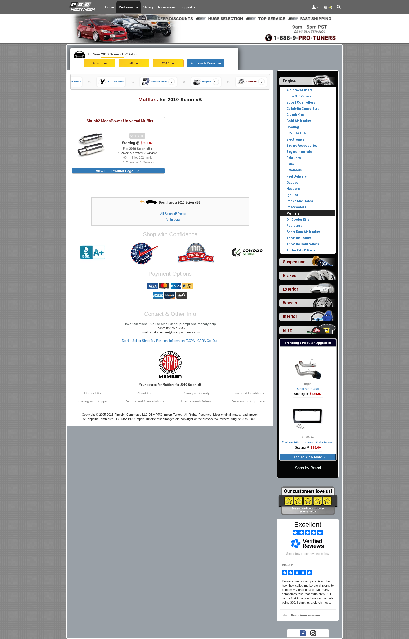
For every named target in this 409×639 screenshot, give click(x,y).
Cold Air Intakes (299, 121)
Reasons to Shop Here (248, 401)
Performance (128, 7)
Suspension (294, 262)
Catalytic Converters (303, 108)
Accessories (167, 7)
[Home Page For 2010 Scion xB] (83, 6)
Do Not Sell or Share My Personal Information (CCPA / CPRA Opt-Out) (170, 340)
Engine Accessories (302, 145)
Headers (293, 189)
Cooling (292, 127)
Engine (289, 81)
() (329, 7)
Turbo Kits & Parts (301, 250)
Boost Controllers (300, 102)
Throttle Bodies (299, 238)
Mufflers (293, 213)
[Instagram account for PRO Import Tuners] (313, 633)
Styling (148, 7)
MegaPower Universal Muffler (119, 121)
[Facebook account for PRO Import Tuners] (303, 633)
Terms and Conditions (247, 393)
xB (131, 63)
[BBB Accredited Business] (92, 252)
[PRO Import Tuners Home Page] (204, 28)
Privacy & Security (195, 393)
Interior (290, 316)
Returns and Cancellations (144, 401)
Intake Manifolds (299, 201)
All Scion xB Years (173, 213)
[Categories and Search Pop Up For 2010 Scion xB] (338, 7)
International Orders (196, 401)
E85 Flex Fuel (296, 133)
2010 (166, 63)
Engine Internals (299, 152)
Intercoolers (296, 207)
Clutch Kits (295, 115)
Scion (97, 63)
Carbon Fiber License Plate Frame (308, 442)
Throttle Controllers (302, 244)
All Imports (173, 219)
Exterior (290, 289)
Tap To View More (308, 457)
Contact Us (92, 393)
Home (109, 7)
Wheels (290, 303)
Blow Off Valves (298, 96)
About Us (144, 393)
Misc (287, 330)
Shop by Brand (308, 468)
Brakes (289, 275)
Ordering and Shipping (93, 401)
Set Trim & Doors (203, 63)
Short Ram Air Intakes (303, 232)
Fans (290, 164)
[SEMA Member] (170, 364)
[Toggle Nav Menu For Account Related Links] (315, 7)
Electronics (295, 139)
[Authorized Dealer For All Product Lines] (144, 253)
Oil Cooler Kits (297, 219)
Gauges (292, 182)
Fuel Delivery (296, 176)
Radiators (294, 226)
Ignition (292, 195)
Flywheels (294, 170)
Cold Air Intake (308, 389)
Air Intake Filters (299, 90)
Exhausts (293, 158)
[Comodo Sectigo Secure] (247, 252)
